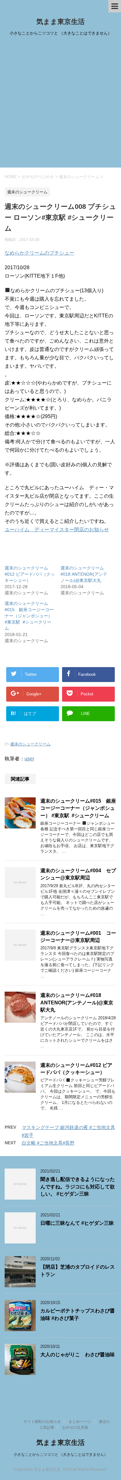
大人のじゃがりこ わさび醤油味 (77, 1354)
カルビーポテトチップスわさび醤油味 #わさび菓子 (77, 1314)
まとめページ (80, 1421)
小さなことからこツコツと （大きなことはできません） (61, 1454)
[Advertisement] (60, 103)
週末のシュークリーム (30, 744)
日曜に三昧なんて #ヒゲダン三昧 (77, 1223)
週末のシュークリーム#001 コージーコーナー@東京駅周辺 (78, 936)
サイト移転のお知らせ (42, 1421)
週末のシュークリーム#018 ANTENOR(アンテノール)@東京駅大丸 (83, 574)
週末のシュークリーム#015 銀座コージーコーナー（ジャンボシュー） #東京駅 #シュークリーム (29, 616)
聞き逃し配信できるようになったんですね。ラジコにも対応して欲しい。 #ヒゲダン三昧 (77, 1186)
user (29, 758)
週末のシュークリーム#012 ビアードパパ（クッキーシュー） (30, 574)
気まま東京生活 (60, 21)
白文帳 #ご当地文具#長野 (48, 1143)
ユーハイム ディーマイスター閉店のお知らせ (57, 529)
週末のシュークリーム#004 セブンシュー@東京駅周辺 (78, 874)
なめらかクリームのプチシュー (39, 253)
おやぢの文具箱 (75, 1427)
